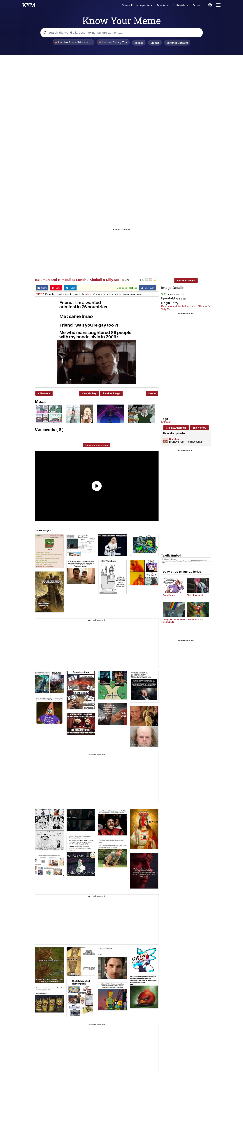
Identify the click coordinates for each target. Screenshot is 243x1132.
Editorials (179, 5)
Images (138, 42)
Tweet (71, 288)
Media (161, 5)
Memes (155, 42)
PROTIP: (40, 294)
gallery (88, 294)
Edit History (199, 427)
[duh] (97, 341)
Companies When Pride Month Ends (174, 620)
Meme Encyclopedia (135, 5)
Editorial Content (177, 42)
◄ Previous (44, 393)
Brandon (174, 439)
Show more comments (96, 445)
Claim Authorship (176, 427)
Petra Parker (169, 595)
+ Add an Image (186, 280)
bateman (166, 422)
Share (43, 288)
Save (57, 288)
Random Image (111, 393)
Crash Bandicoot (195, 619)
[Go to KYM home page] (28, 6)
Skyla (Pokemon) (195, 595)
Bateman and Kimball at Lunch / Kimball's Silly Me (77, 280)
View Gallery (89, 393)
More (196, 5)
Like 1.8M (149, 288)
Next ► (152, 393)
